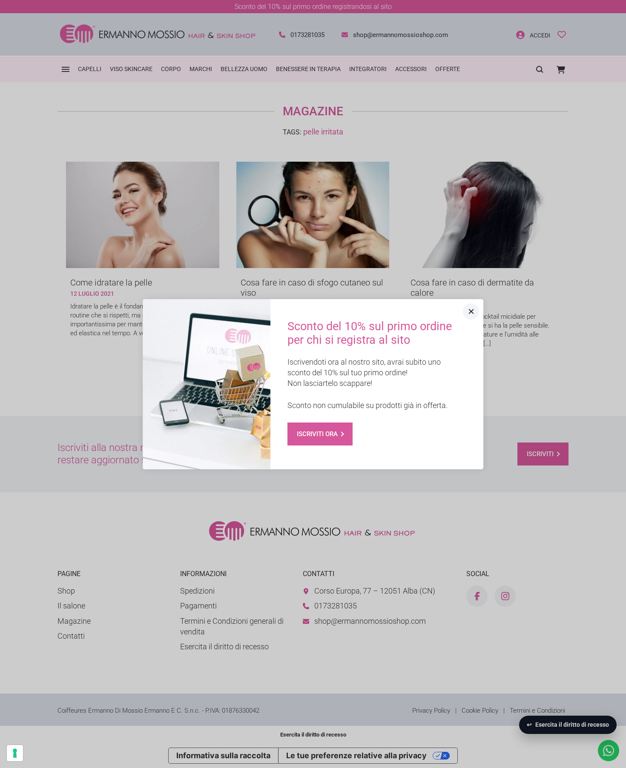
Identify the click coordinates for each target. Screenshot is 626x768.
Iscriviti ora (317, 434)
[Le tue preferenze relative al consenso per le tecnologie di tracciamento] (15, 753)
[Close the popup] (471, 311)
